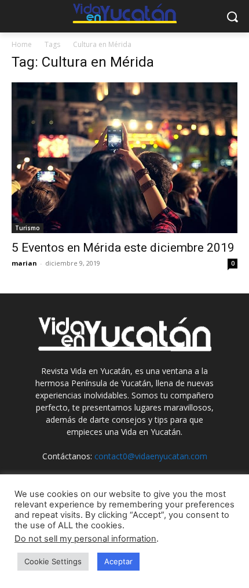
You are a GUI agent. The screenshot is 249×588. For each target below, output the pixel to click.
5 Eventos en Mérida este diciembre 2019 (123, 248)
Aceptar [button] (118, 561)
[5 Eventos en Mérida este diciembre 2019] (124, 157)
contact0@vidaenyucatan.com (150, 456)
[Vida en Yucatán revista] (124, 14)
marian (24, 263)
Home (22, 44)
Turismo (27, 228)
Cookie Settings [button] (53, 561)
